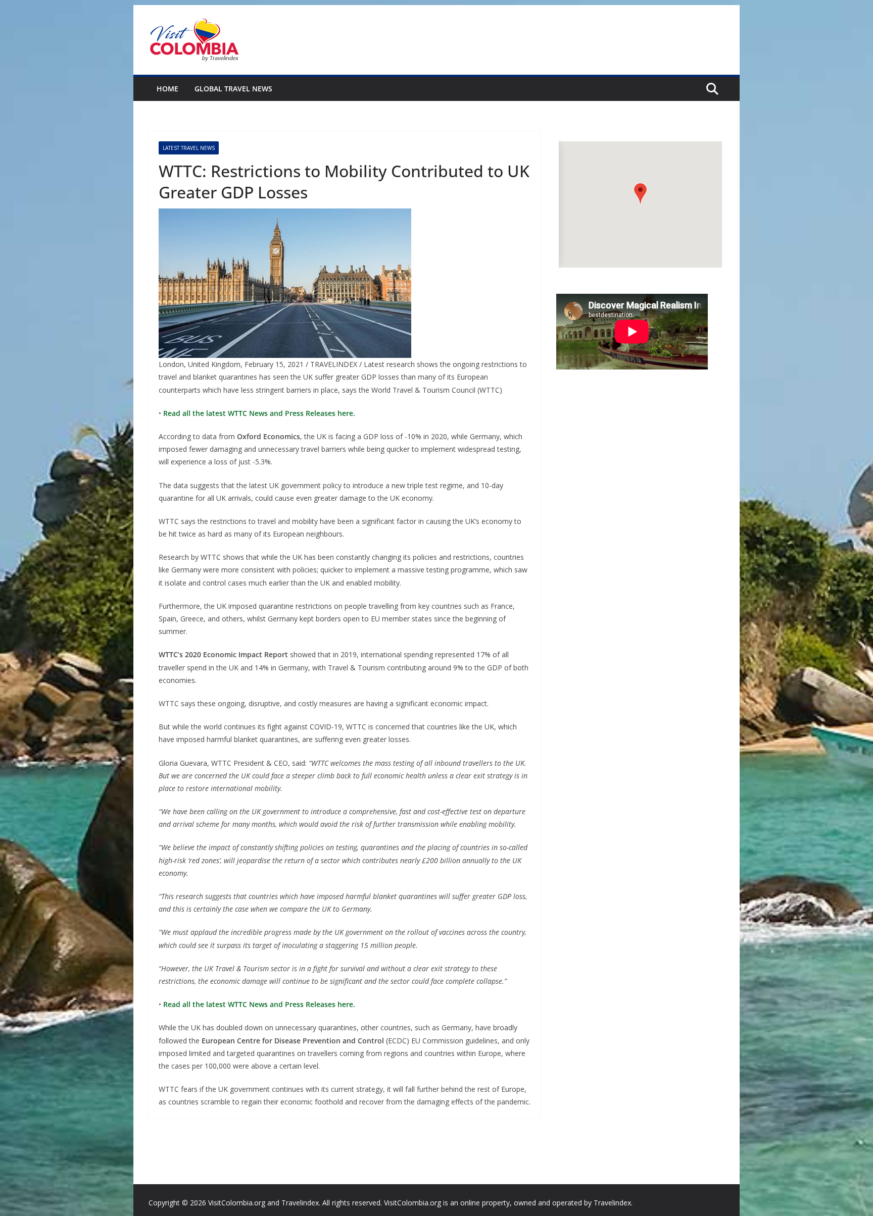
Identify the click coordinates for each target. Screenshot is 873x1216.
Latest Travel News (189, 147)
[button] (640, 193)
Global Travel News (233, 88)
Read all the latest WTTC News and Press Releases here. (258, 413)
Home (167, 88)
